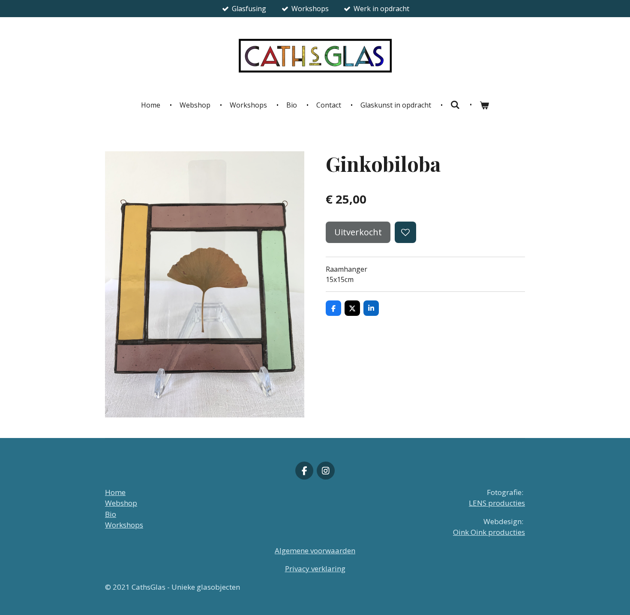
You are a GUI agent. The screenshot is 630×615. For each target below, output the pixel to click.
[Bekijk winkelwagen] (484, 105)
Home (115, 492)
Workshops (124, 525)
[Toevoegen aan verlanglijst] (405, 232)
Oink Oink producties (489, 532)
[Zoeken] (455, 104)
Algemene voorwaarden (315, 550)
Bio (110, 514)
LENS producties (497, 503)
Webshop (121, 503)
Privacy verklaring (315, 568)
